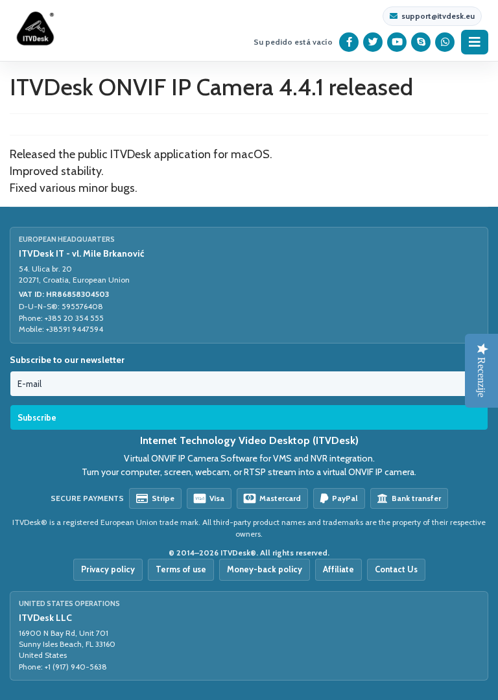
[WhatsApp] (445, 42)
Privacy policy (108, 569)
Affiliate (338, 569)
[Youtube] (397, 42)
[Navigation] (474, 42)
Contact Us (396, 569)
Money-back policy (264, 569)
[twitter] (373, 42)
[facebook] (349, 42)
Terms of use (181, 569)
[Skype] (421, 42)
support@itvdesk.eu (438, 16)
